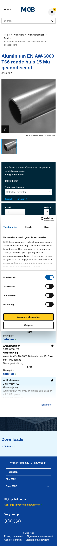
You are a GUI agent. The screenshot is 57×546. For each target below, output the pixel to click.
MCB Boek (7, 446)
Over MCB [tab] (11, 486)
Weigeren (28, 325)
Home (7, 35)
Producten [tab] (12, 472)
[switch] (49, 286)
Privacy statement (13, 536)
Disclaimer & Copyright (37, 539)
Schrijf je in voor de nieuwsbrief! (22, 504)
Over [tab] (46, 227)
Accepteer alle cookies (28, 317)
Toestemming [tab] (10, 227)
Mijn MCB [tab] (11, 479)
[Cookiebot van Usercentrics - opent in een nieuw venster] (41, 219)
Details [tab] (28, 227)
